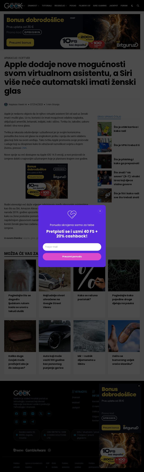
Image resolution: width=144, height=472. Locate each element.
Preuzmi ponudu (72, 256)
